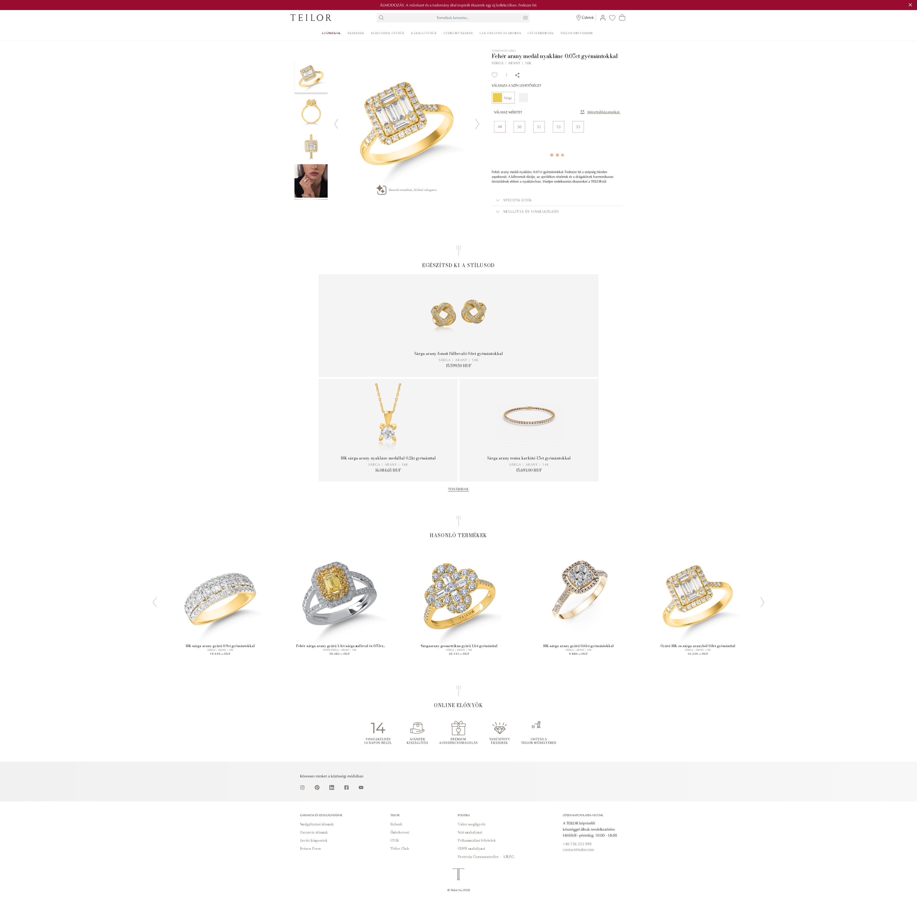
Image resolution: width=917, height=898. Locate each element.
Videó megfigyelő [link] (471, 824)
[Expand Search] (381, 17)
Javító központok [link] (314, 840)
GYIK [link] (394, 840)
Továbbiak (458, 489)
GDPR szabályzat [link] (471, 848)
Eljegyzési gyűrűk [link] (387, 33)
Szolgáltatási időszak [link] (317, 824)
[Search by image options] (525, 17)
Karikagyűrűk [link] (424, 33)
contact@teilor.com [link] (578, 849)
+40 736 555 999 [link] (577, 843)
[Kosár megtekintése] (622, 17)
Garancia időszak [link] (314, 832)
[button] (557, 200)
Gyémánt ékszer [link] (458, 33)
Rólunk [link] (396, 824)
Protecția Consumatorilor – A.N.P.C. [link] (486, 856)
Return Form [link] (310, 848)
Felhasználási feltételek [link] (477, 840)
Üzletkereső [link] (399, 832)
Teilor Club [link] (399, 848)
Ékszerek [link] (355, 33)
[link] (310, 17)
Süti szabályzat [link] (470, 832)
